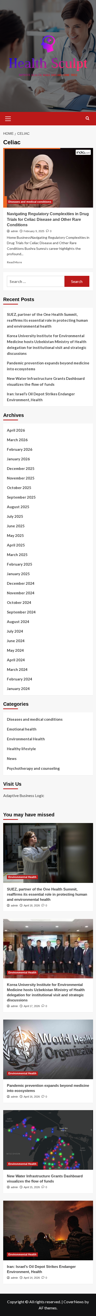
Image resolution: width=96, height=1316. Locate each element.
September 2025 (21, 497)
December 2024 (20, 583)
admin (14, 231)
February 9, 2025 (34, 231)
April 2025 (16, 545)
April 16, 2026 (32, 1096)
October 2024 (19, 602)
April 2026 (16, 430)
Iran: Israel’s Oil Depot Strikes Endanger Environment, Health (41, 397)
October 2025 (19, 487)
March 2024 (17, 669)
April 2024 (16, 660)
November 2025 (20, 478)
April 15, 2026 (32, 1187)
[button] (8, 118)
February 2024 (19, 679)
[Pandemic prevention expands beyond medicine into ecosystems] (48, 1049)
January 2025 (18, 574)
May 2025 (15, 535)
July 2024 (15, 631)
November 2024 (20, 593)
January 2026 (18, 459)
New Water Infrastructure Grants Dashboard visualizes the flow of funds (46, 381)
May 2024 (15, 650)
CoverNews (74, 1301)
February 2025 (19, 564)
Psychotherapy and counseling (33, 768)
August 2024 (18, 621)
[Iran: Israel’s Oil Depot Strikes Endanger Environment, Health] (48, 1230)
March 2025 (17, 554)
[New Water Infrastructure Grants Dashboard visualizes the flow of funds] (48, 1140)
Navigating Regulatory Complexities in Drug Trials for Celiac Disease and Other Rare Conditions (48, 219)
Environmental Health (26, 739)
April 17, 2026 (32, 1006)
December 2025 (20, 468)
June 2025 (16, 526)
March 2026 (17, 440)
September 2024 (21, 612)
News (11, 758)
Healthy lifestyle (21, 748)
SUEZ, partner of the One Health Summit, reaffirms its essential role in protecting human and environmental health (47, 320)
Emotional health (21, 729)
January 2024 (18, 688)
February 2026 (19, 449)
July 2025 (15, 516)
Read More (14, 262)
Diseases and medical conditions (29, 201)
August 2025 (18, 507)
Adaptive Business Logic (23, 795)
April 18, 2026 (32, 905)
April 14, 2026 (32, 1277)
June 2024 (16, 640)
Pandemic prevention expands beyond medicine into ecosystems (48, 366)
